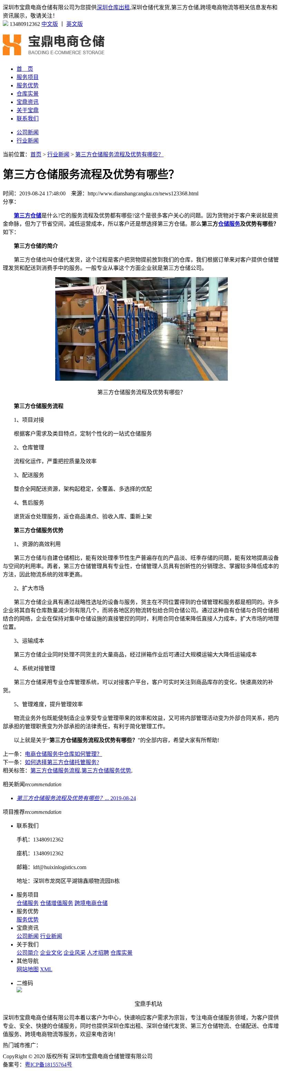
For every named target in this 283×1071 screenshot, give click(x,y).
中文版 (49, 24)
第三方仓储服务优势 (106, 770)
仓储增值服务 (56, 903)
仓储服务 (28, 903)
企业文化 (51, 953)
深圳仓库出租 (113, 7)
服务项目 (28, 77)
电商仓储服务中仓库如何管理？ (63, 754)
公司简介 (28, 953)
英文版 (74, 24)
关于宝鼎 (28, 110)
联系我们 (28, 118)
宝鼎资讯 (28, 102)
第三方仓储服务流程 (55, 770)
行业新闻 (28, 141)
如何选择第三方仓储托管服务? (62, 762)
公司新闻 (28, 132)
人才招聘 (98, 953)
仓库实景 (28, 94)
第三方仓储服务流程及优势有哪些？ (119, 154)
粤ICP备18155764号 (48, 1065)
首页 (35, 154)
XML (46, 969)
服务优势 (28, 85)
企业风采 (75, 953)
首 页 (25, 69)
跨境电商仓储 (91, 903)
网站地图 (28, 969)
